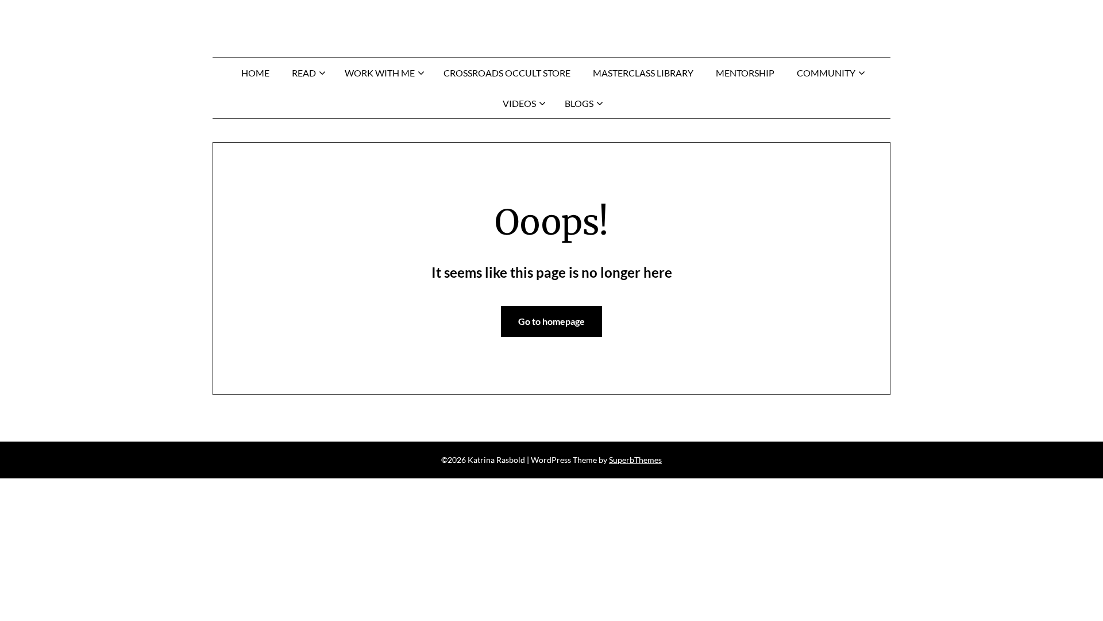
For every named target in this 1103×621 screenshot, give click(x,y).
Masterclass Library (643, 72)
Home (255, 72)
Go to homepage (551, 321)
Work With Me (380, 72)
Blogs (579, 103)
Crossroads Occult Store (506, 72)
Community (826, 72)
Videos (519, 103)
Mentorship (745, 72)
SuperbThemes (635, 460)
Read (304, 72)
